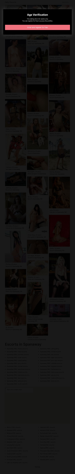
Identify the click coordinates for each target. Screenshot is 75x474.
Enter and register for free (37, 27)
